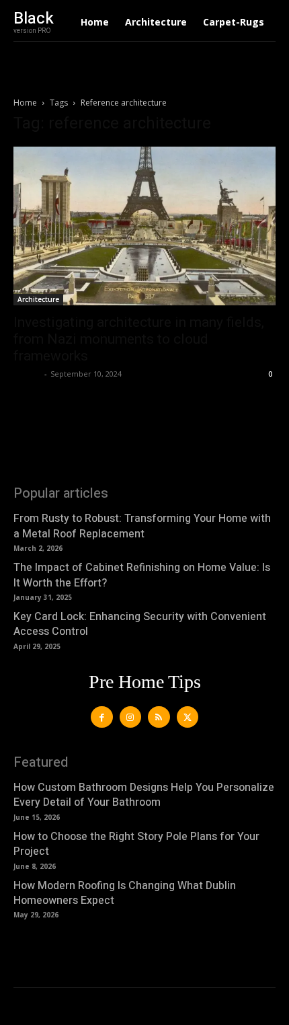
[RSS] (159, 717)
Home (25, 102)
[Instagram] (131, 717)
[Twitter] (188, 717)
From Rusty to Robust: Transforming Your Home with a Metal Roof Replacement (142, 525)
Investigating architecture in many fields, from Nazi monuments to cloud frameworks (138, 339)
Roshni (27, 374)
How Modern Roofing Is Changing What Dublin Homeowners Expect (124, 893)
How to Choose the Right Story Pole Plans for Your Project (136, 844)
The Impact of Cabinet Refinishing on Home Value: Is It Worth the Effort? (141, 575)
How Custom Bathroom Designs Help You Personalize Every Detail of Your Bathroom (143, 795)
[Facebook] (102, 717)
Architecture (38, 299)
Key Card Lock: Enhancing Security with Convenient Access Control (139, 624)
